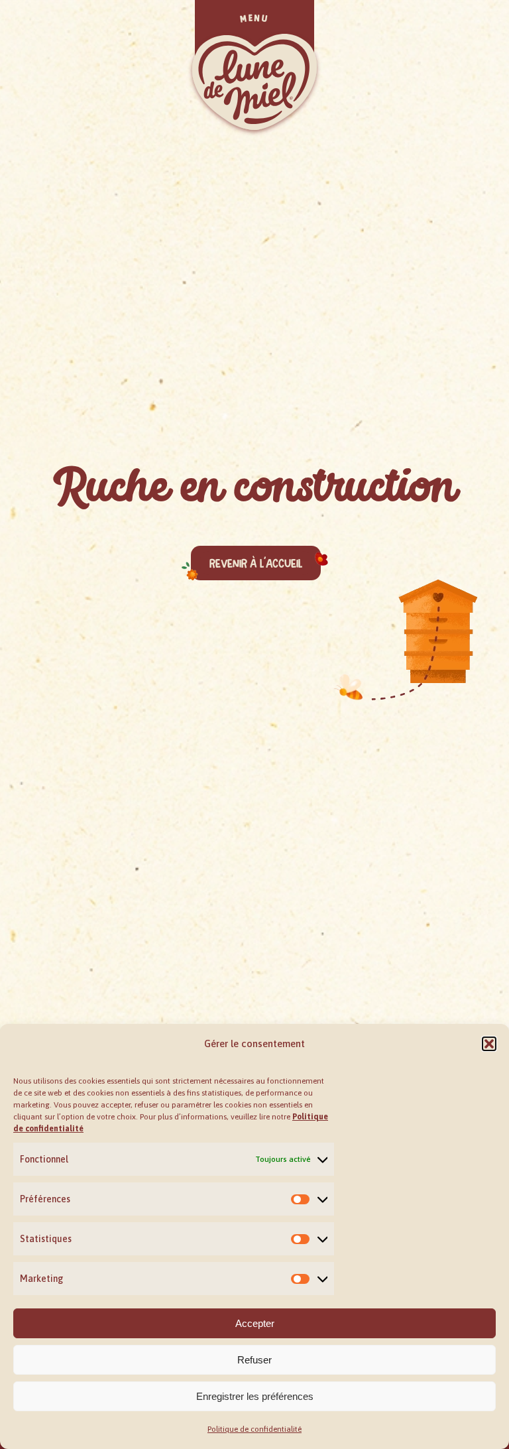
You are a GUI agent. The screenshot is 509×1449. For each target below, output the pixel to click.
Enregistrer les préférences (254, 1396)
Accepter (254, 1323)
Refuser (254, 1359)
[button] (489, 1043)
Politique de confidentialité (254, 1429)
